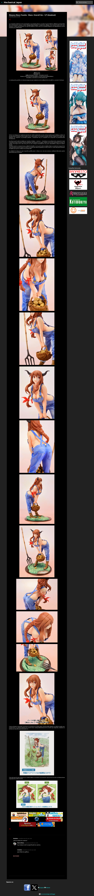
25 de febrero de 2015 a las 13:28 (25, 838)
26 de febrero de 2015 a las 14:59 (29, 849)
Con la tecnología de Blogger (48, 894)
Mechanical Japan (13, 2)
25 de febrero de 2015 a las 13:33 (31, 842)
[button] (10, 20)
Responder (16, 856)
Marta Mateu (20, 842)
